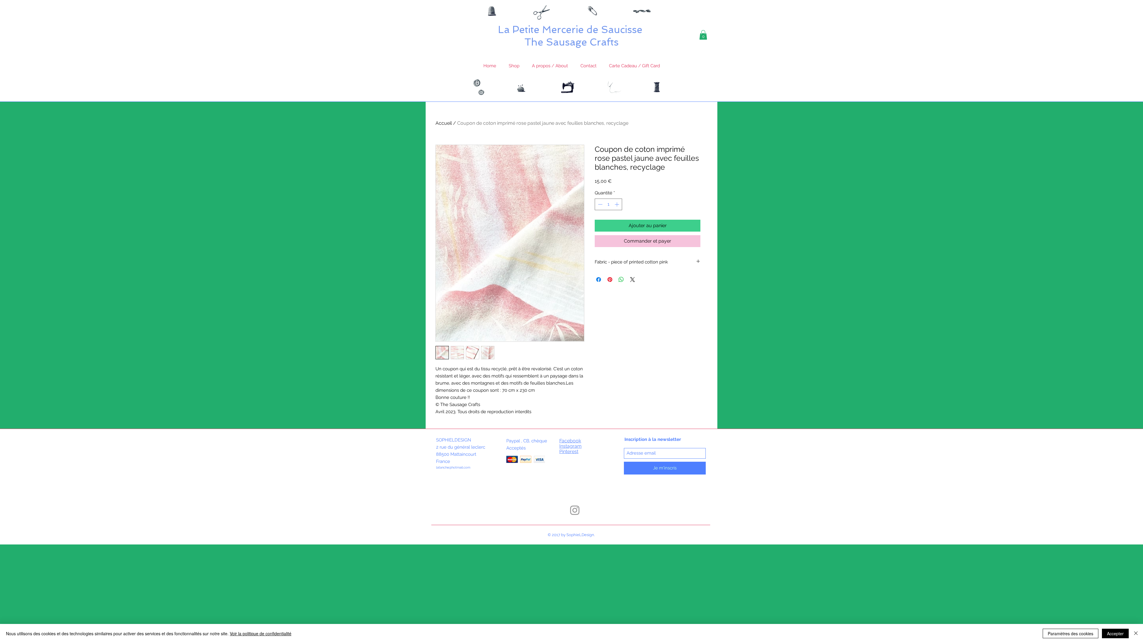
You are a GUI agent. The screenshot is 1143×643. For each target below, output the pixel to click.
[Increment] (617, 204)
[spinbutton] (608, 204)
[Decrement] (600, 204)
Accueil (443, 123)
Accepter (1115, 633)
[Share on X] (632, 279)
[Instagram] (575, 510)
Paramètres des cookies (1070, 633)
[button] (703, 35)
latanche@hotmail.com (453, 467)
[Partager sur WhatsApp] (621, 279)
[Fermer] (1135, 633)
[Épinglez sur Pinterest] (609, 279)
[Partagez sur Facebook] (598, 279)
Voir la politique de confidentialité (260, 633)
